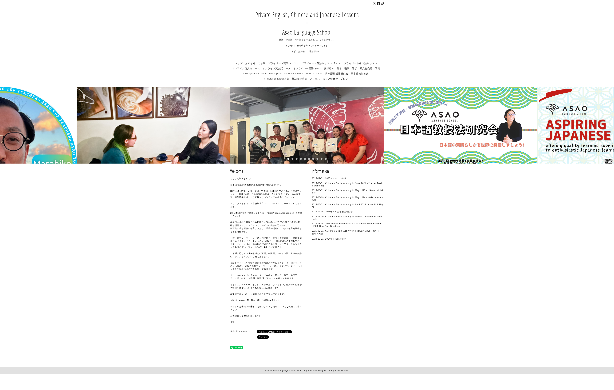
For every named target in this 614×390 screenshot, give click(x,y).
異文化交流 (366, 68)
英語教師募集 (299, 78)
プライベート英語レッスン (283, 63)
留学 (339, 68)
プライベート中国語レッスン (360, 63)
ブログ (344, 78)
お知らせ (250, 63)
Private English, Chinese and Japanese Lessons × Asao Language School (307, 23)
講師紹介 (329, 68)
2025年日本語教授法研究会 (339, 211)
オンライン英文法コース (246, 68)
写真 (377, 68)
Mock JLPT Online (314, 73)
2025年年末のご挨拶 (335, 178)
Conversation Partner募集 (276, 78)
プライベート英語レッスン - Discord (321, 63)
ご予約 (262, 63)
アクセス (315, 78)
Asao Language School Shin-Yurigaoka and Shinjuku (300, 371)
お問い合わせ (330, 78)
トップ (239, 63)
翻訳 (347, 68)
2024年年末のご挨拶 (335, 239)
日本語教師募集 (360, 73)
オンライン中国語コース (307, 68)
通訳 (354, 68)
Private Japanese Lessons (255, 73)
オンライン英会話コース (277, 68)
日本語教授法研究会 (336, 73)
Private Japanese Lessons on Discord (286, 73)
